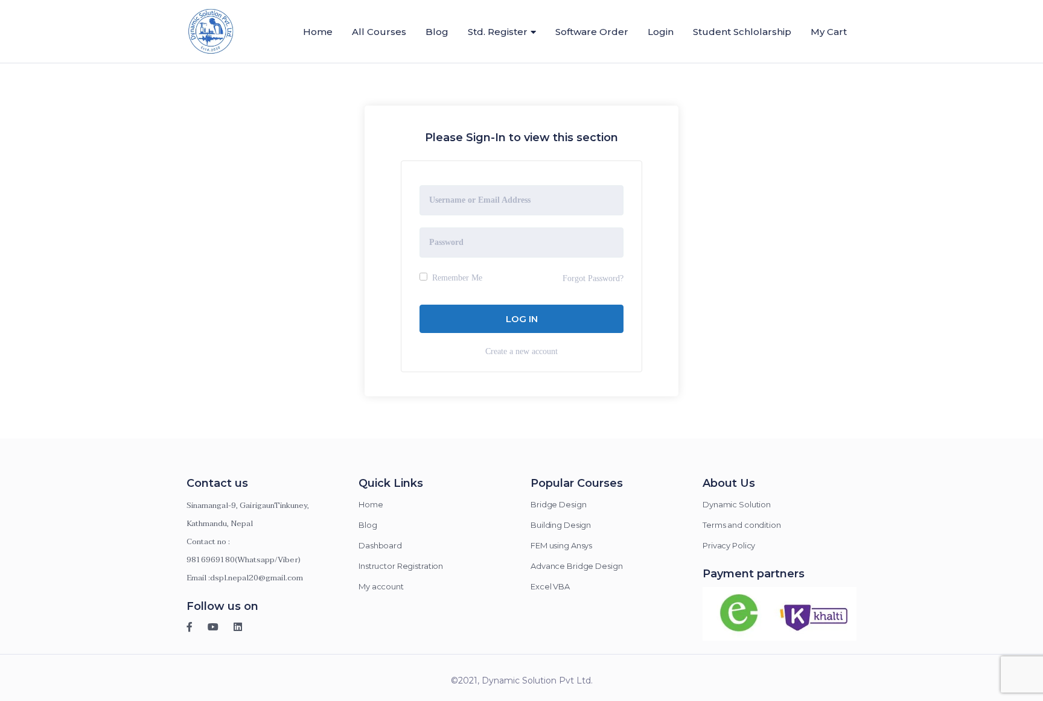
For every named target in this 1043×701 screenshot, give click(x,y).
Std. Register (498, 31)
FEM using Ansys (561, 545)
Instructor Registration (401, 566)
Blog (437, 31)
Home (318, 31)
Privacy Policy (729, 545)
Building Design (561, 525)
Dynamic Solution (737, 504)
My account (381, 586)
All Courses (379, 31)
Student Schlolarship (742, 31)
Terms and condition (742, 525)
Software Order (591, 31)
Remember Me (456, 277)
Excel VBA (550, 586)
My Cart (829, 31)
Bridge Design (558, 504)
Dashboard (380, 545)
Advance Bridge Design (576, 566)
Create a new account (521, 351)
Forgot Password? (593, 278)
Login (661, 31)
